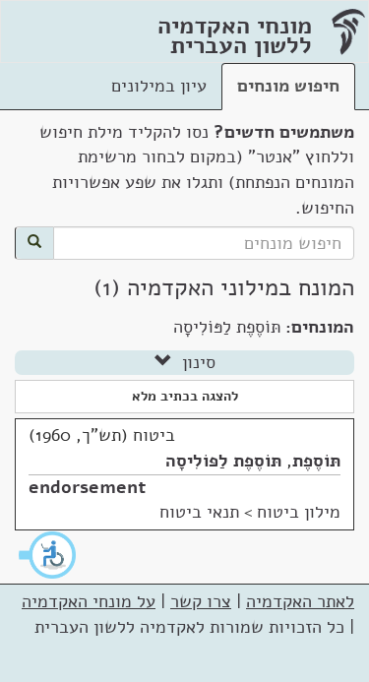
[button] (48, 555)
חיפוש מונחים (288, 85)
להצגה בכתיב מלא (185, 396)
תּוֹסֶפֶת (316, 460)
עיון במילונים (159, 85)
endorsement (87, 487)
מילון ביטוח (298, 512)
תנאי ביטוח (199, 512)
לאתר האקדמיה (300, 601)
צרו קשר (200, 601)
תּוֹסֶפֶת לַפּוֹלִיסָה (223, 460)
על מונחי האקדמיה (88, 601)
